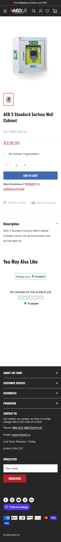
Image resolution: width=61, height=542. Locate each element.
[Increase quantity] (25, 165)
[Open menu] (5, 11)
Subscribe (14, 478)
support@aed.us (20, 434)
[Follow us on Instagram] (12, 500)
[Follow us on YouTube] (18, 500)
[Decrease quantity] (7, 165)
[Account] (41, 11)
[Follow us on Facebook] (5, 500)
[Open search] (34, 11)
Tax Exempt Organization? (23, 153)
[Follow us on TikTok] (25, 500)
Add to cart (30, 176)
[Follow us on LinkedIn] (31, 500)
